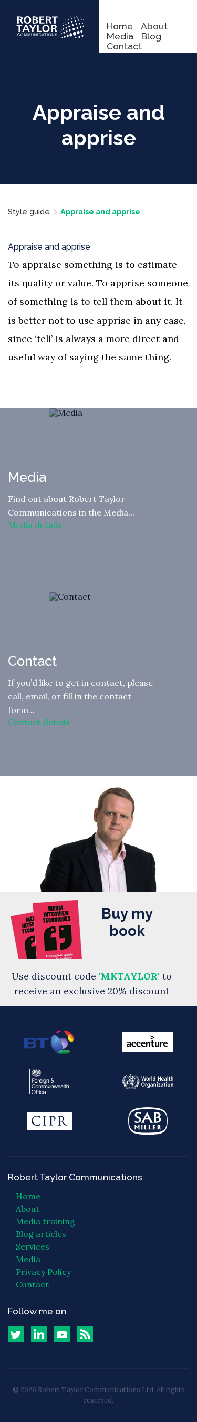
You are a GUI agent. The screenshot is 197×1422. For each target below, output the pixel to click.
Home (120, 26)
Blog (151, 36)
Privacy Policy (43, 1271)
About (154, 26)
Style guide (29, 211)
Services (32, 1246)
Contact (124, 45)
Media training (45, 1221)
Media (120, 36)
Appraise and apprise (100, 211)
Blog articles (41, 1234)
